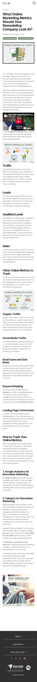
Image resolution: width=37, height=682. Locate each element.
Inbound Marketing (10, 38)
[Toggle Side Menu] (34, 3)
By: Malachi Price (8, 34)
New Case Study (17, 652)
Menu (17, 636)
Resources (17, 644)
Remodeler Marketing (26, 38)
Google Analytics (11, 478)
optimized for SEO (26, 402)
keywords (7, 392)
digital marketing (16, 132)
